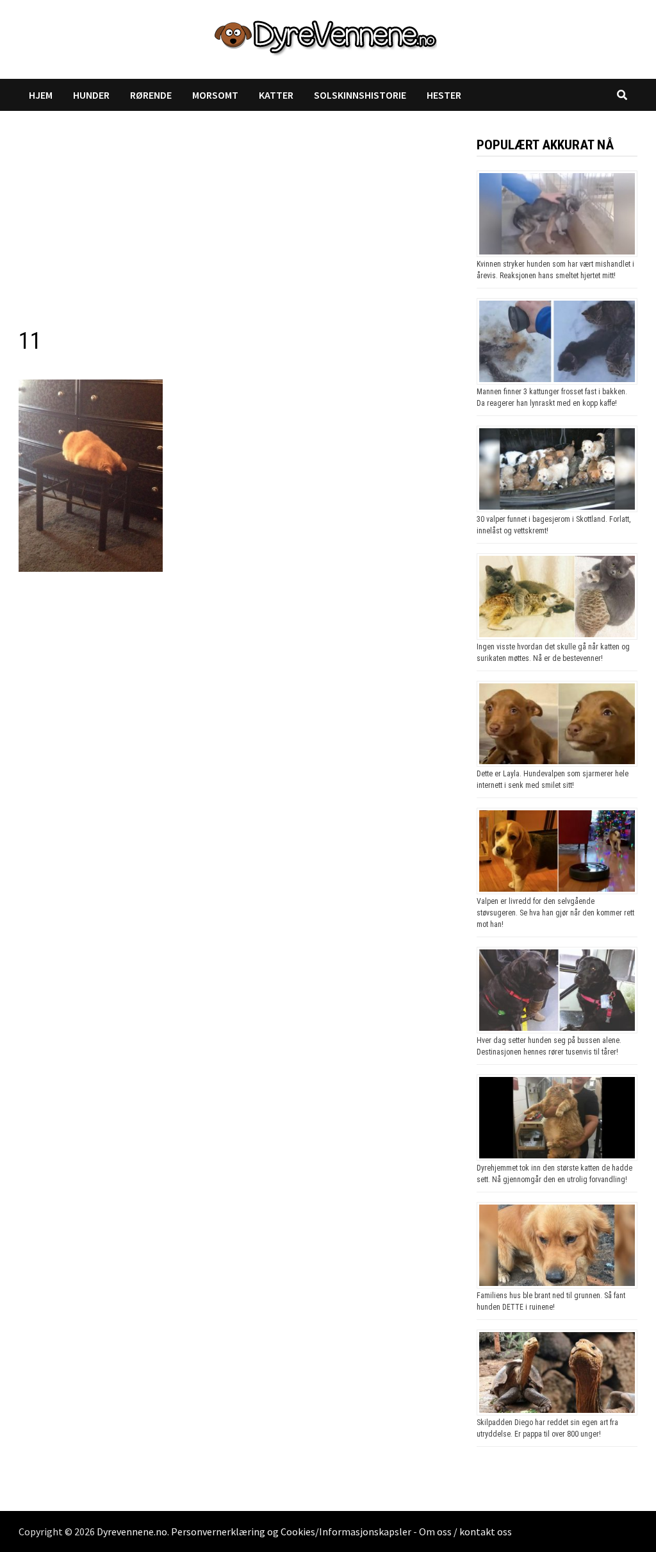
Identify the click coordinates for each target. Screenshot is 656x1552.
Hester (444, 94)
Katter (276, 94)
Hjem (41, 94)
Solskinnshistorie (360, 94)
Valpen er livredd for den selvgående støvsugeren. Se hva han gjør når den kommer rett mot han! (555, 913)
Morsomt (215, 94)
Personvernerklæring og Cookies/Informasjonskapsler (291, 1531)
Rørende (151, 94)
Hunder (91, 94)
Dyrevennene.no (132, 1531)
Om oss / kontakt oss (465, 1531)
